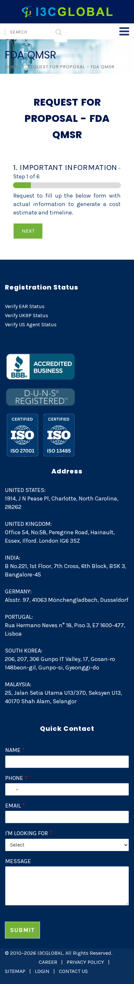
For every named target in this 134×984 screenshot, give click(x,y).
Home (12, 67)
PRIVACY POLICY (85, 962)
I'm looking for (28, 833)
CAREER (48, 962)
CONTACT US (73, 971)
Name (14, 750)
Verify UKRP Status (26, 315)
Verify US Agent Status (31, 324)
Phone (16, 778)
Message (18, 861)
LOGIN (42, 971)
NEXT (28, 231)
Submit (22, 930)
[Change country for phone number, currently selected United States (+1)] (12, 789)
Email (15, 805)
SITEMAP (15, 971)
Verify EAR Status (25, 306)
